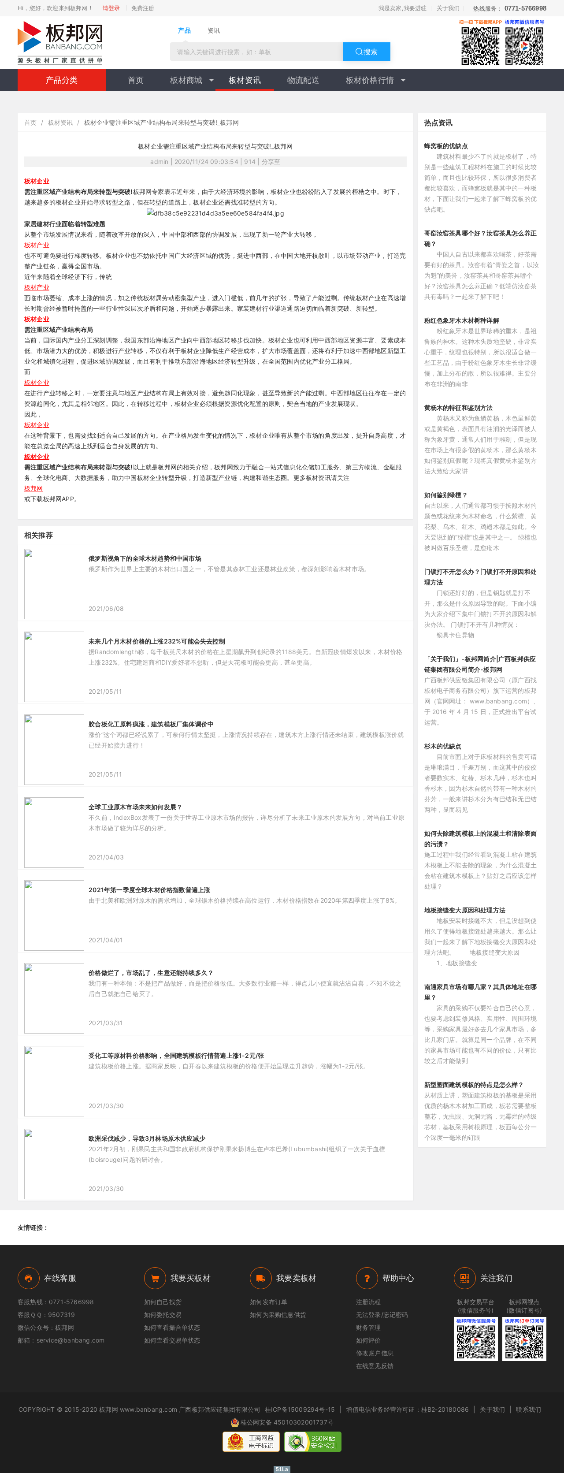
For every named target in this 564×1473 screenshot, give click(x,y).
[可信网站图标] (312, 1442)
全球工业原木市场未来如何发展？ (135, 807)
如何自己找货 (163, 1302)
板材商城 (186, 80)
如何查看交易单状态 (172, 1340)
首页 (136, 80)
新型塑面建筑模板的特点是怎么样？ (474, 1084)
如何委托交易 (163, 1314)
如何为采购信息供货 (278, 1314)
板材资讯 (245, 80)
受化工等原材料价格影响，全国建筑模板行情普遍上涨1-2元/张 (176, 1055)
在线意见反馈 (374, 1365)
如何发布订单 (268, 1302)
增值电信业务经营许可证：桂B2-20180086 (407, 1409)
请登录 (111, 8)
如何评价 (368, 1340)
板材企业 (36, 181)
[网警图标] (251, 1442)
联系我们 (528, 1409)
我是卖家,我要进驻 (402, 7)
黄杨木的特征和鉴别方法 (458, 407)
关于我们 (448, 7)
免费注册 (143, 8)
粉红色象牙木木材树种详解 (461, 320)
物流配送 (303, 80)
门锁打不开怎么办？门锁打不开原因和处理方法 (480, 577)
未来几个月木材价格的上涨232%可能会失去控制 (157, 641)
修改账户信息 (374, 1353)
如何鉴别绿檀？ (446, 494)
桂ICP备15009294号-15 (300, 1409)
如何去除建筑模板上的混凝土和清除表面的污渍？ (480, 838)
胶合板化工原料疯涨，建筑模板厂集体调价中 (151, 724)
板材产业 (36, 245)
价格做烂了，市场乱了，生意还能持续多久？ (151, 972)
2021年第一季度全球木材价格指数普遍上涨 (149, 889)
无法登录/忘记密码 (382, 1314)
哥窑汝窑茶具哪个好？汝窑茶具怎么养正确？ (480, 238)
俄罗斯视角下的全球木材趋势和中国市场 (145, 558)
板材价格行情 (370, 80)
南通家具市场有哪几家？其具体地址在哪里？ (480, 992)
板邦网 (33, 488)
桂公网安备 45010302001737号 (287, 1422)
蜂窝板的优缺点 (446, 145)
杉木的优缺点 (443, 746)
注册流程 (368, 1302)
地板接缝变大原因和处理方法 (465, 910)
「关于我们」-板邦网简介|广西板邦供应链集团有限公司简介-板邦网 (480, 664)
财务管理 (368, 1327)
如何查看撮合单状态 (172, 1327)
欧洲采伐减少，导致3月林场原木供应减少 (147, 1138)
